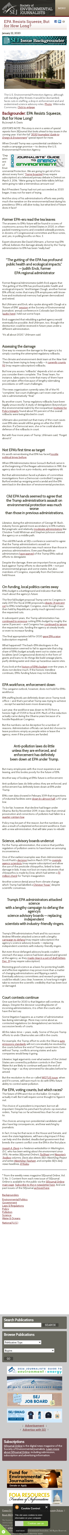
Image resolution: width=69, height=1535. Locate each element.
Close (46, 1507)
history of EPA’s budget (34, 666)
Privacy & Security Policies (51, 1510)
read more (20, 1530)
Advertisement (34, 1425)
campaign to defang (13, 939)
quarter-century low (13, 817)
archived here (41, 1188)
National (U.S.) (10, 1222)
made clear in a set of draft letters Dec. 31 (34, 959)
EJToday (24, 1164)
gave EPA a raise (52, 636)
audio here (9, 313)
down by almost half (43, 798)
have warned (26, 553)
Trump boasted (34, 174)
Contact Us (6, 1510)
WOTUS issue (50, 1077)
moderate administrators (48, 529)
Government (9, 1202)
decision (22, 860)
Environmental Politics (15, 1199)
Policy (5, 1209)
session (23, 307)
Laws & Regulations (13, 1205)
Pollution (7, 1212)
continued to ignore (55, 624)
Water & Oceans (11, 1218)
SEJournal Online (13, 1446)
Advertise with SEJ (34, 1429)
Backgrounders (10, 1195)
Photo (48, 104)
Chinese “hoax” (42, 884)
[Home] (27, 14)
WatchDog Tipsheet (25, 1160)
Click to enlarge (26, 107)
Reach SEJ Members (11, 1514)
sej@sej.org (12, 1527)
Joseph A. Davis (10, 1148)
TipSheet (44, 1154)
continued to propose (14, 621)
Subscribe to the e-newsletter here (35, 1184)
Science (6, 1215)
